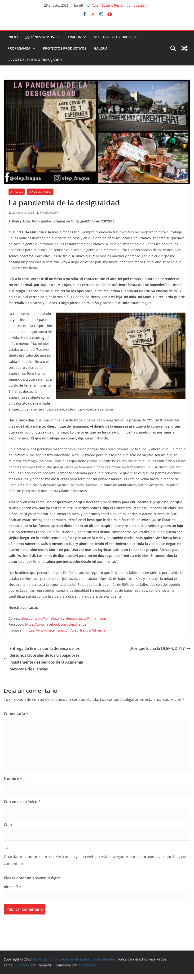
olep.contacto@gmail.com (41, 618)
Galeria (100, 48)
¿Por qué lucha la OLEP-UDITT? (157, 648)
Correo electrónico (22, 801)
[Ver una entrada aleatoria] (184, 48)
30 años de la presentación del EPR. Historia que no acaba (120, 7)
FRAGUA (74, 37)
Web (8, 824)
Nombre (13, 778)
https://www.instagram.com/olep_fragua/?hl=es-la (66, 630)
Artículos (16, 191)
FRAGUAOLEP (49, 213)
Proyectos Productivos (64, 48)
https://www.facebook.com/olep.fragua (56, 624)
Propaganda (19, 48)
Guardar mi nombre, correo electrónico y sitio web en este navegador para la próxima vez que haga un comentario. (96, 860)
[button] (58, 37)
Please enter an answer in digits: (33, 878)
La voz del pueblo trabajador (35, 59)
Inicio (13, 37)
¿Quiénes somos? (40, 37)
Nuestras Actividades (113, 37)
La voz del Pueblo (40, 191)
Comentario (16, 713)
